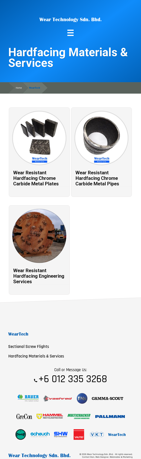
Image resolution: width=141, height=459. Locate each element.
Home (19, 88)
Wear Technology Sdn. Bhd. (70, 19)
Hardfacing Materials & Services (36, 356)
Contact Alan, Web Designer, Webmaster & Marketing (107, 457)
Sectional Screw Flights (28, 346)
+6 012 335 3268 (72, 379)
